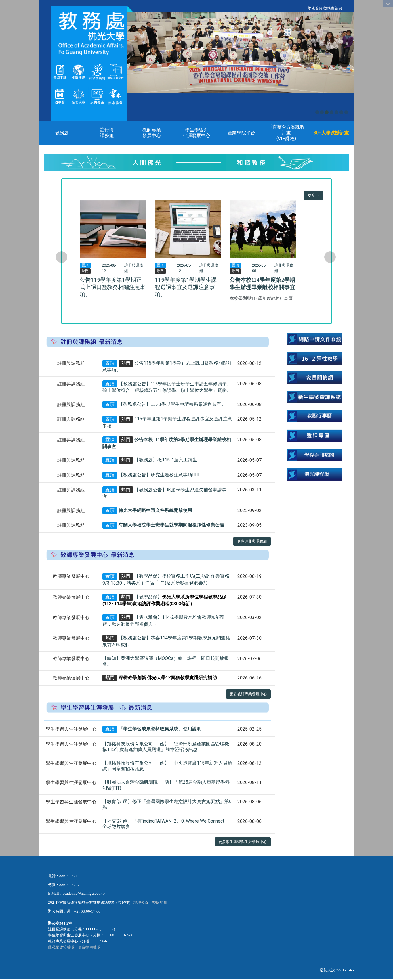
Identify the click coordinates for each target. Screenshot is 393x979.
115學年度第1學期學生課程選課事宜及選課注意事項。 (186, 287)
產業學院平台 (241, 132)
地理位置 (140, 902)
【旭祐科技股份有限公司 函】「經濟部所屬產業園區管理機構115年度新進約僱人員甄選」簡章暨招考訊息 (165, 746)
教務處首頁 (332, 8)
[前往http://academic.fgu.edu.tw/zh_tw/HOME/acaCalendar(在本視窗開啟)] (315, 416)
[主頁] (89, 33)
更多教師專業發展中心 (248, 694)
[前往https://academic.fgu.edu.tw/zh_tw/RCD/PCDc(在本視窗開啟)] (315, 435)
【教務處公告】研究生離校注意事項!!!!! (159, 475)
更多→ (313, 195)
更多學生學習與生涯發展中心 (242, 842)
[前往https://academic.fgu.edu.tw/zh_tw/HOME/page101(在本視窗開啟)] (78, 96)
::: (304, 8)
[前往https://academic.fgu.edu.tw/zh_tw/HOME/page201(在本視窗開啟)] (59, 71)
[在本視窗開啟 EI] (97, 96)
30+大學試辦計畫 (331, 132)
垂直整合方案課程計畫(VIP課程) (286, 132)
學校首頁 (315, 8)
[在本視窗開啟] (115, 96)
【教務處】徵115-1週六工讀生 (165, 460)
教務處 (62, 132)
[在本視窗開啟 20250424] (315, 358)
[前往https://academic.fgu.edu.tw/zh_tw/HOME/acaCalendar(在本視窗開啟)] (59, 96)
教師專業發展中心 (151, 132)
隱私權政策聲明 (61, 947)
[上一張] (61, 257)
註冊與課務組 (107, 132)
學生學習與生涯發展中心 (196, 132)
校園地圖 (160, 902)
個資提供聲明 (89, 947)
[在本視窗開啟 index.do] (97, 71)
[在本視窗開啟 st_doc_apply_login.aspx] (315, 339)
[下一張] (330, 257)
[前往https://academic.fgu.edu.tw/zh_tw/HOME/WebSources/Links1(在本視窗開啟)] (78, 71)
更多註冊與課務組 (252, 541)
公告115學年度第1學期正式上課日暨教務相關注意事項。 (112, 287)
